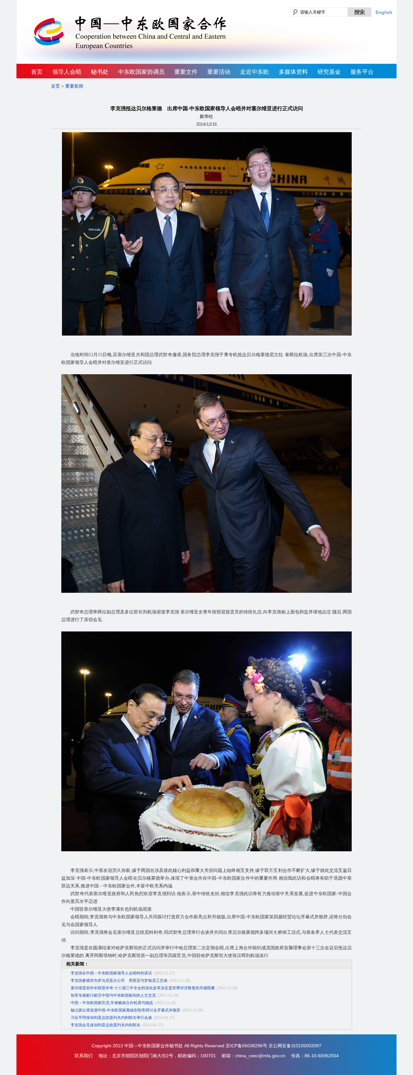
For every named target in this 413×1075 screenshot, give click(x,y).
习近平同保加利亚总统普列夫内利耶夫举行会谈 (111, 1017)
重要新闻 (74, 86)
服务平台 (362, 72)
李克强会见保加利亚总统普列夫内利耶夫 (105, 1025)
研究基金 (329, 72)
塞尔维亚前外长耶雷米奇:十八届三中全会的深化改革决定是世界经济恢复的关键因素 (143, 988)
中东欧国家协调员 (141, 72)
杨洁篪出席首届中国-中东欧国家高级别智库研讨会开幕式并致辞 (125, 1010)
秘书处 (99, 72)
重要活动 (218, 72)
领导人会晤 (66, 72)
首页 (37, 72)
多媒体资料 (293, 72)
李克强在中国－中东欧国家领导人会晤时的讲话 (111, 973)
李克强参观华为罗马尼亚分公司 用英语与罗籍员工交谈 (119, 980)
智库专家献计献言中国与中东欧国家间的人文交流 (113, 995)
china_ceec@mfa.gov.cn (260, 1055)
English (384, 12)
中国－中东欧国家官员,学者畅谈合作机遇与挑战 (112, 1003)
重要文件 (185, 72)
